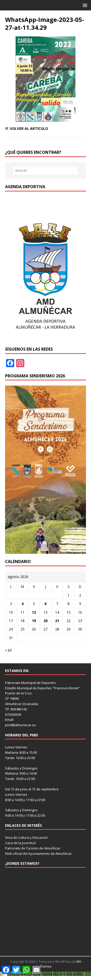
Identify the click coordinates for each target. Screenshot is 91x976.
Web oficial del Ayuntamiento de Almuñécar (38, 853)
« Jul (8, 650)
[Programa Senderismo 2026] (45, 550)
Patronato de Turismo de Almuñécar (32, 848)
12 (34, 612)
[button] (84, 5)
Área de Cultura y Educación (26, 837)
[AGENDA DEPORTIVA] (45, 338)
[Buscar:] (45, 170)
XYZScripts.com (70, 974)
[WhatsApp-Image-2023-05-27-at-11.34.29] (45, 118)
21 (57, 620)
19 (34, 620)
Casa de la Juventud (20, 843)
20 (45, 620)
